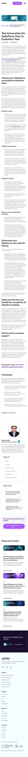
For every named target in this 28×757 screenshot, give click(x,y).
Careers (3, 732)
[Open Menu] (25, 3)
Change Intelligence (6, 677)
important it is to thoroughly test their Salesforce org (13, 58)
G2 (4, 355)
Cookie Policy (20, 750)
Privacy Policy (4, 750)
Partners (3, 734)
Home (2, 25)
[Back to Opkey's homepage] (4, 3)
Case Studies (4, 713)
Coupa (3, 701)
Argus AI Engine (5, 686)
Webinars (3, 718)
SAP (2, 699)
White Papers (4, 715)
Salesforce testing (11, 61)
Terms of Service (13, 750)
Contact (3, 737)
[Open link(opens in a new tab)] (8, 412)
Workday (3, 696)
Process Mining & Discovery (7, 675)
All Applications (5, 703)
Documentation (5, 720)
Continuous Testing (5, 682)
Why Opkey (4, 730)
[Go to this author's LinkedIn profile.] (19, 442)
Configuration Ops (5, 679)
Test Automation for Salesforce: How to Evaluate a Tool (17, 25)
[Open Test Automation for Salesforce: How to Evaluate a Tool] (3, 667)
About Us (3, 727)
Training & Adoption (6, 684)
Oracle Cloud (4, 694)
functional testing (15, 126)
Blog (7, 25)
